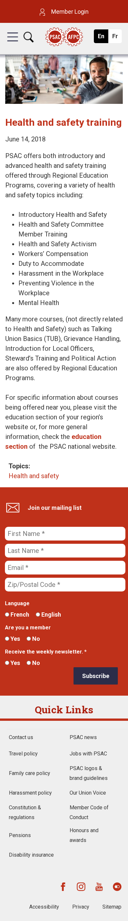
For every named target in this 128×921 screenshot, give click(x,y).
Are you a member (28, 627)
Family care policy (29, 773)
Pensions (20, 835)
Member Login (69, 11)
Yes (14, 638)
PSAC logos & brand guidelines (89, 773)
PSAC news (83, 737)
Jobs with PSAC (88, 754)
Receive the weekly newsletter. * (46, 652)
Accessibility (44, 907)
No (35, 638)
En (103, 38)
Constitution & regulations (25, 812)
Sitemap (111, 907)
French (19, 614)
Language (17, 603)
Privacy (80, 907)
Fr (116, 38)
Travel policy (23, 754)
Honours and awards (84, 835)
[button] (12, 43)
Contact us (21, 737)
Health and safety (34, 476)
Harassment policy (30, 793)
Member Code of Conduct (89, 812)
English (50, 614)
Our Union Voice (88, 793)
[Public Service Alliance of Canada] (64, 37)
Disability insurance (31, 855)
